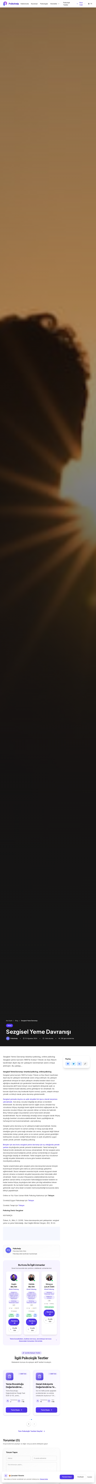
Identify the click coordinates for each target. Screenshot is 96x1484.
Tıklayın (31, 1200)
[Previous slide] (28, 1424)
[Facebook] (67, 1064)
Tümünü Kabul (67, 1477)
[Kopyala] (85, 1064)
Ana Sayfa (9, 1020)
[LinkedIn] (79, 1064)
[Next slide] (34, 1424)
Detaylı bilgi (44, 1479)
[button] (31, 1419)
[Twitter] (73, 1064)
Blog (16, 1020)
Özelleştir (80, 1477)
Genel (9, 1025)
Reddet (89, 1477)
